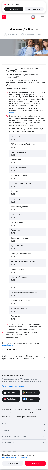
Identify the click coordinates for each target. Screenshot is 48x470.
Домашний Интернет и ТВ (33, 34)
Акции (4, 413)
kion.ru (12, 112)
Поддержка (18, 409)
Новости (38, 409)
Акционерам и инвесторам (26, 417)
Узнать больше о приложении (13, 386)
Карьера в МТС (7, 417)
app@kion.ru (7, 345)
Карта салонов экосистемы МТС (21, 413)
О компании (6, 409)
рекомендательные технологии (14, 457)
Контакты (28, 409)
